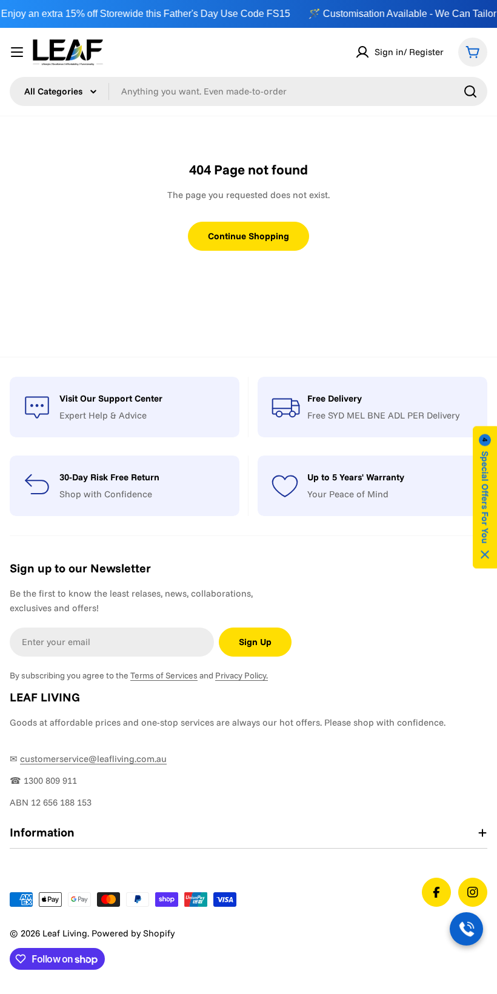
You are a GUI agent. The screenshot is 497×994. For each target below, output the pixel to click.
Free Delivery (334, 398)
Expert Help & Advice (103, 415)
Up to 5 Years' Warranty (355, 477)
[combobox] (248, 91)
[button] (485, 497)
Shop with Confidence (105, 494)
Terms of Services (164, 675)
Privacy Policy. (241, 675)
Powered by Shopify (133, 933)
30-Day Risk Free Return (109, 477)
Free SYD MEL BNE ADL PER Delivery (383, 415)
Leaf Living (64, 933)
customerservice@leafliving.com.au (93, 758)
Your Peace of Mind (348, 494)
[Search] (470, 91)
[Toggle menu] (17, 52)
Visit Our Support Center (110, 398)
